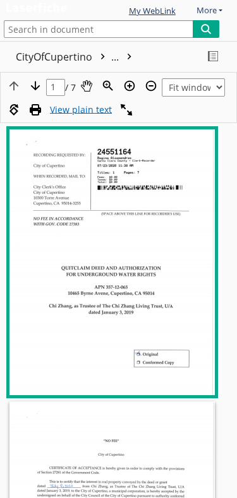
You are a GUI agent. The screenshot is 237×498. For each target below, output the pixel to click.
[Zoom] (108, 86)
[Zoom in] (129, 86)
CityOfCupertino (68, 57)
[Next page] (35, 86)
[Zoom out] (151, 86)
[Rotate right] (14, 110)
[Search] (206, 29)
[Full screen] (126, 110)
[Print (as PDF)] (35, 110)
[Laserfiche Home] (53, 8)
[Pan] (86, 86)
